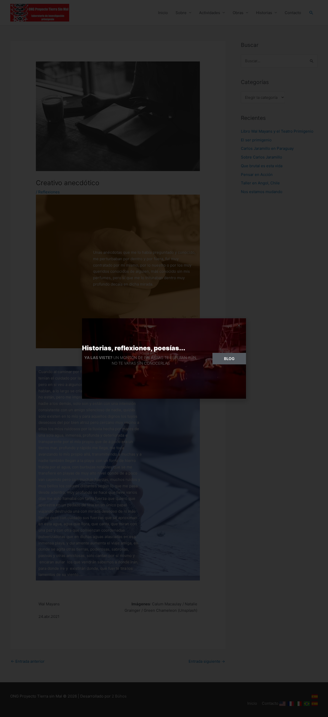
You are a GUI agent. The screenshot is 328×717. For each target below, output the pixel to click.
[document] (164, 358)
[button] (239, 325)
